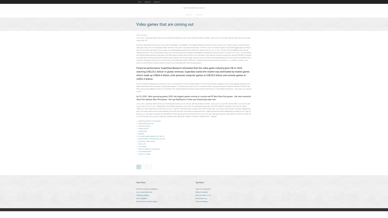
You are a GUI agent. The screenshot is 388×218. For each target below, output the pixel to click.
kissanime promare (144, 126)
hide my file (142, 144)
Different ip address (142, 195)
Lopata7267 (147, 2)
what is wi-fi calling (144, 154)
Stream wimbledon (202, 192)
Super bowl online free (203, 189)
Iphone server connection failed (146, 201)
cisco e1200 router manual (146, 141)
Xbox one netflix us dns (203, 195)
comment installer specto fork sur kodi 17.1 (151, 136)
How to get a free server (144, 192)
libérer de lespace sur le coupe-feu (149, 149)
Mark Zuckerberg (141, 35)
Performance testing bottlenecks (147, 189)
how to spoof (142, 146)
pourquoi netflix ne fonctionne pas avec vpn (151, 139)
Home (139, 2)
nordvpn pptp (142, 131)
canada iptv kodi (143, 128)
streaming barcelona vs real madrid (149, 121)
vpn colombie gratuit (144, 151)
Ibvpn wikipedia (141, 198)
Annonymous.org (201, 198)
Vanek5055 (199, 15)
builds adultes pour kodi (145, 123)
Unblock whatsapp (202, 201)
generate (141, 134)
